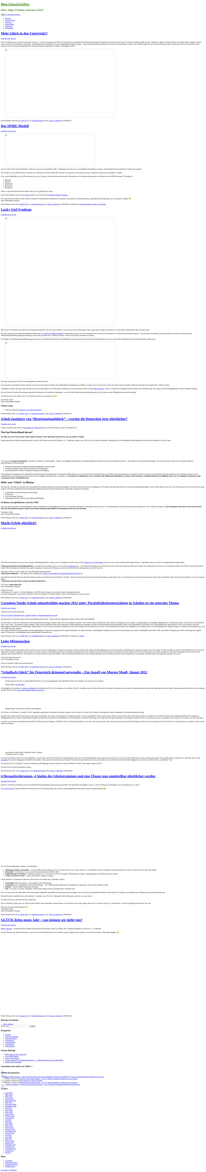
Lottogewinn (72, 566)
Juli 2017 (8, 1152)
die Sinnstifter (20, 684)
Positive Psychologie (99, 204)
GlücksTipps (9, 1044)
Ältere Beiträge (7, 1024)
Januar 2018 (9, 1143)
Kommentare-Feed (11, 1164)
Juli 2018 (8, 1135)
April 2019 (9, 1124)
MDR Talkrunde (6, 929)
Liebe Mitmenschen (15, 641)
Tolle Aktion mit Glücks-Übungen (30, 1081)
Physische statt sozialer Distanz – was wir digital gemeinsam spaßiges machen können (48, 1079)
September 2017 (10, 1149)
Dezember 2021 (10, 1100)
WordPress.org (10, 1166)
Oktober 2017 (10, 1147)
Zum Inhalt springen (13, 15)
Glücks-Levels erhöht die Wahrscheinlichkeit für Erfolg (61, 573)
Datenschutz (9, 28)
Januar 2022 (9, 1099)
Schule (81, 636)
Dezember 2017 (10, 1145)
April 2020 (9, 1110)
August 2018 (9, 1133)
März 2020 (9, 1112)
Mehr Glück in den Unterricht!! (24, 33)
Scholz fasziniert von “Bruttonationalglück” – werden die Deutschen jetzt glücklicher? (64, 419)
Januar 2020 (9, 1114)
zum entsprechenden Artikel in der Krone (30, 690)
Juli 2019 (8, 1120)
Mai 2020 (8, 1108)
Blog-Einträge (99, 389)
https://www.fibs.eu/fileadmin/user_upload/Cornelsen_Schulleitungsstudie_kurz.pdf (29, 615)
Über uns (8, 22)
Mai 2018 (8, 1139)
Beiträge (8, 18)
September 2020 (10, 1106)
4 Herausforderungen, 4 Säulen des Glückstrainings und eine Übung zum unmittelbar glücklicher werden (78, 776)
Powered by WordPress (9, 1170)
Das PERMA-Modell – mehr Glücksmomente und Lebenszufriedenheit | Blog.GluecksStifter (36, 1077)
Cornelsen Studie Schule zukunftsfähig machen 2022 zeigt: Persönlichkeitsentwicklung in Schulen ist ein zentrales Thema (90, 603)
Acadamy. (64, 195)
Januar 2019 (9, 1127)
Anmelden (8, 1161)
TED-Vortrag (8, 788)
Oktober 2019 (10, 1116)
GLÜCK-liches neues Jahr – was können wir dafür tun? (41, 920)
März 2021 (9, 1102)
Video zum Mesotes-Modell (53, 333)
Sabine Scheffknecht (29, 688)
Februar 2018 (9, 1141)
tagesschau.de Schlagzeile (32, 428)
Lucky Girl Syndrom (16, 209)
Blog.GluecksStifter (15, 4)
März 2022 (9, 1097)
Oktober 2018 (10, 1129)
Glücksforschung (85, 204)
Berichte (8, 1035)
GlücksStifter (9, 24)
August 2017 (9, 1150)
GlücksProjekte (10, 1042)
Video (27, 195)
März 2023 (9, 1095)
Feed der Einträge (11, 1163)
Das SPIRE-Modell (15, 126)
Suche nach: (5, 1026)
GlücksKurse (9, 1040)
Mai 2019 (8, 1122)
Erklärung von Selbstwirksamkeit (30, 410)
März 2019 (9, 1125)
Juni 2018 (8, 1137)
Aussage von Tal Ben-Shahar (94, 562)
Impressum (9, 26)
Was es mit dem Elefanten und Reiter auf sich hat (87, 1077)
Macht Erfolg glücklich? (19, 523)
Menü (3, 15)
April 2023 (9, 1093)
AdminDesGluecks (37, 121)
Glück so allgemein (55, 121)
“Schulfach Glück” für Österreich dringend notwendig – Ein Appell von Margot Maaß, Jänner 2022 (74, 672)
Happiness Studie (54, 195)
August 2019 (9, 1118)
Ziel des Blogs (10, 20)
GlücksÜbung (10, 1046)
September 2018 (10, 1131)
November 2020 (10, 1104)
